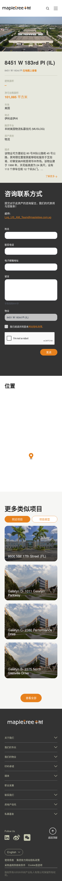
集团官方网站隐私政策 (28, 860)
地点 (7, 115)
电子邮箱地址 (12, 260)
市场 (7, 104)
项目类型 (44, 519)
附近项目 (17, 519)
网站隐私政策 (35, 326)
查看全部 (31, 698)
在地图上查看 (30, 70)
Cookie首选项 (35, 865)
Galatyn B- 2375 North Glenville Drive (24, 671)
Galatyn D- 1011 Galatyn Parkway (26, 593)
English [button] (11, 852)
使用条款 (9, 860)
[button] (38, 43)
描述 (7, 149)
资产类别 (9, 135)
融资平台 (9, 125)
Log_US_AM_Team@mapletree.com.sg (28, 217)
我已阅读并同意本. (26, 326)
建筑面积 (9, 80)
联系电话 (9, 244)
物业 (7, 310)
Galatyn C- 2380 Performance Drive (30, 631)
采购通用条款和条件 (15, 865)
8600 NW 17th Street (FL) (27, 556)
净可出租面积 (12, 92)
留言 (7, 276)
